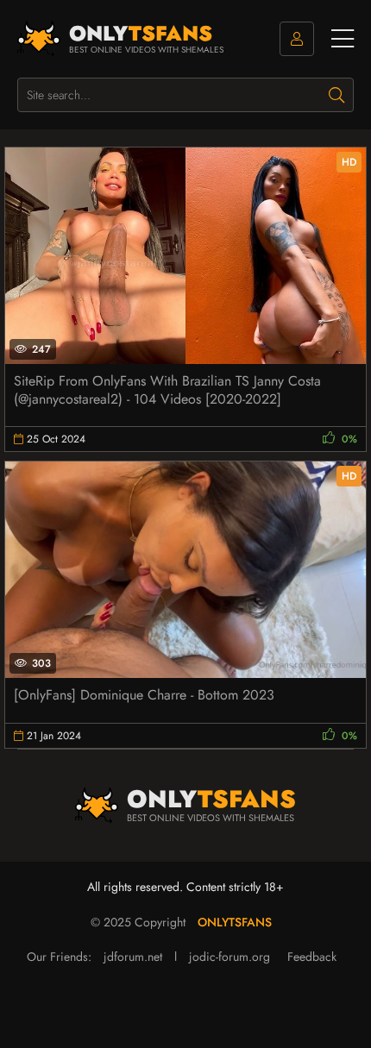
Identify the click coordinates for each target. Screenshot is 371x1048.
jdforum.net (133, 956)
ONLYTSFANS (235, 922)
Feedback (311, 956)
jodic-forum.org (229, 956)
